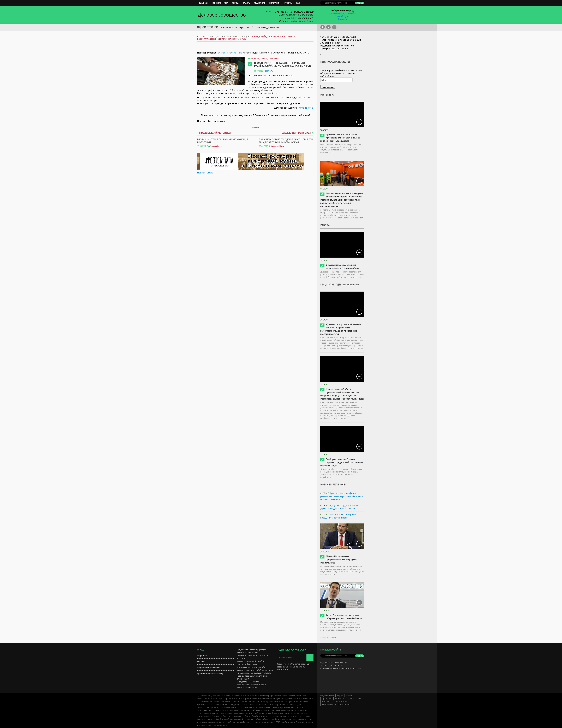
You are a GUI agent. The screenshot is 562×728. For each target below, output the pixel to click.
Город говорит (341, 701)
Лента (235, 36)
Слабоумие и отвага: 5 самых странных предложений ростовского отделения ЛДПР (341, 462)
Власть (246, 3)
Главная (203, 3)
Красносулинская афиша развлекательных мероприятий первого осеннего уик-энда (341, 496)
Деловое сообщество (222, 15)
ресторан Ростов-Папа (230, 52)
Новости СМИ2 (205, 172)
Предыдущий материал (214, 132)
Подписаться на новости (208, 667)
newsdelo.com (306, 107)
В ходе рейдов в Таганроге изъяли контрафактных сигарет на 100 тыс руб (282, 64)
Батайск (352, 13)
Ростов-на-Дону (337, 13)
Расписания (345, 704)
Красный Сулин (342, 16)
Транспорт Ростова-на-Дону (210, 673)
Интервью (326, 701)
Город (235, 3)
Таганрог (342, 19)
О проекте (202, 655)
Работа (288, 3)
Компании (274, 3)
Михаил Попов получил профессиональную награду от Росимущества (338, 559)
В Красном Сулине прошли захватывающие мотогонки (222, 141)
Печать (269, 70)
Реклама (201, 661)
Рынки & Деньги (329, 704)
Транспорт (259, 3)
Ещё (298, 3)
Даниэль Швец (215, 146)
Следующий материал (297, 132)
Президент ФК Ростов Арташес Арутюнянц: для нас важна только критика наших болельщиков (340, 137)
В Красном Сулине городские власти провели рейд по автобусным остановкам (286, 141)
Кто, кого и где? (220, 3)
